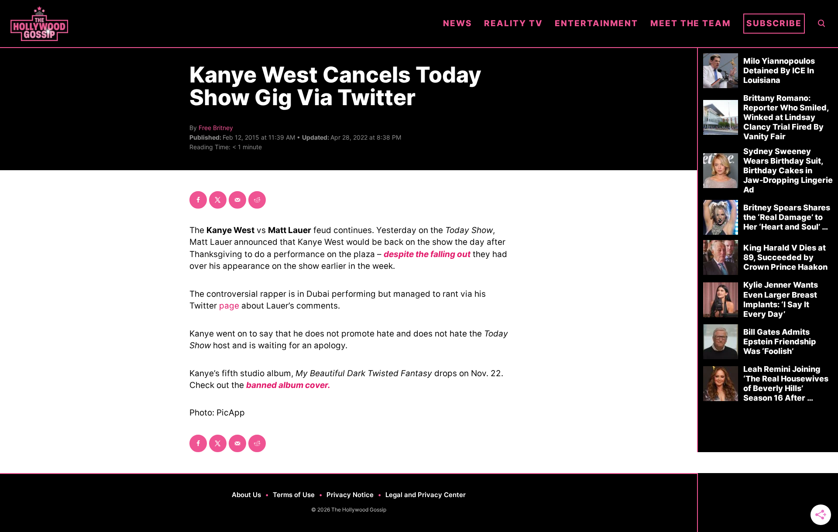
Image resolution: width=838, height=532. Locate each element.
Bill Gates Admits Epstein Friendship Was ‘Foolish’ (779, 341)
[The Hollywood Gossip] (220, 23)
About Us (246, 495)
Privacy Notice (350, 495)
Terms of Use (294, 495)
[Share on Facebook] (198, 200)
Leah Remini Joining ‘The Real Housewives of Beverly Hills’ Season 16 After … (785, 383)
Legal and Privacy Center (425, 495)
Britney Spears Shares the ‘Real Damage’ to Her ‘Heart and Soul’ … (786, 217)
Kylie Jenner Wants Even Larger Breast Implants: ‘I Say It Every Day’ (780, 299)
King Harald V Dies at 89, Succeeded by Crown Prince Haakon (785, 257)
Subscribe (774, 23)
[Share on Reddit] (257, 200)
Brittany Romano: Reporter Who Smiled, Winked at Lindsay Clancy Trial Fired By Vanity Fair (786, 117)
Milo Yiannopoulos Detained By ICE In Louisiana (779, 70)
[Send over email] (237, 200)
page (229, 306)
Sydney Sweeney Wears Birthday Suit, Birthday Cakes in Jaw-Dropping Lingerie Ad (788, 170)
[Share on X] (218, 200)
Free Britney (216, 127)
